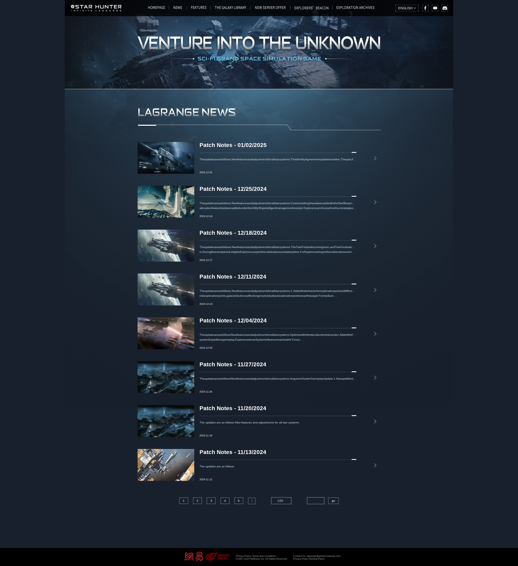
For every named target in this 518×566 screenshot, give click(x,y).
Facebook (425, 8)
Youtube (435, 8)
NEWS (178, 9)
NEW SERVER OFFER (270, 9)
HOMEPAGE (156, 9)
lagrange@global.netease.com (324, 556)
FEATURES (199, 9)
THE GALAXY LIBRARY (230, 9)
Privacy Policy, (244, 556)
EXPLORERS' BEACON (311, 9)
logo (96, 10)
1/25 (280, 500)
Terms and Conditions (264, 556)
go (333, 500)
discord (445, 8)
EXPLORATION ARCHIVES (355, 9)
